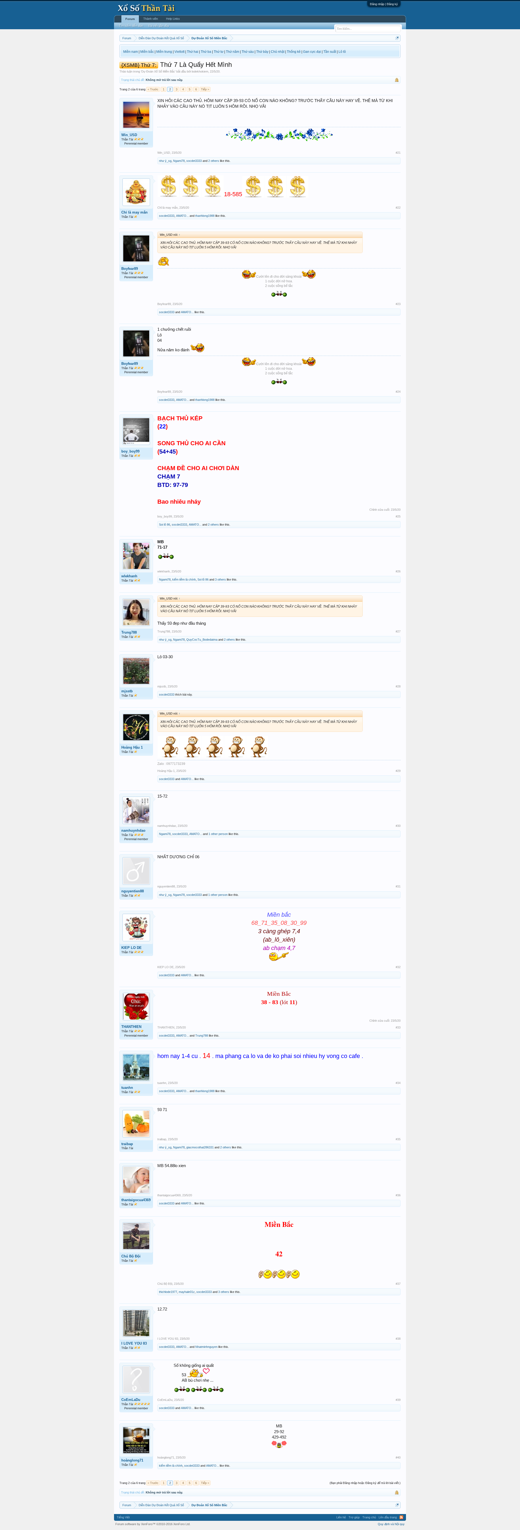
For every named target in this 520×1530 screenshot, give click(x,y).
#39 (398, 1399)
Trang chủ (369, 1517)
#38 (398, 1338)
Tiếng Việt (123, 1517)
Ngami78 (179, 160)
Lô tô (342, 52)
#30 (398, 825)
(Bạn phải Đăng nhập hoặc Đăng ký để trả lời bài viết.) (365, 1483)
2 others (213, 160)
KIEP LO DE (131, 948)
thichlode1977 (168, 1291)
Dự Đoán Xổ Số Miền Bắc (158, 71)
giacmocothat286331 (200, 1147)
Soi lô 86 (164, 524)
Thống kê (294, 52)
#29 (398, 770)
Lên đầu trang (388, 1517)
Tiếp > (205, 89)
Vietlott (179, 52)
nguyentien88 (132, 891)
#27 (398, 631)
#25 (398, 516)
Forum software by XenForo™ (152, 1524)
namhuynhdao (133, 830)
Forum (130, 19)
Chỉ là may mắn (134, 212)
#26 (398, 571)
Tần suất (329, 52)
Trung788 (129, 632)
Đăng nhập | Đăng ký (384, 4)
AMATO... (182, 215)
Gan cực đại (312, 52)
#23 (398, 304)
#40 (398, 1457)
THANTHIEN (131, 1027)
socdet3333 (194, 160)
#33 (398, 1027)
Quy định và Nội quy (391, 1524)
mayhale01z (187, 1291)
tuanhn (127, 1088)
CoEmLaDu (130, 1400)
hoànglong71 (132, 1460)
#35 (398, 1139)
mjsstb (127, 691)
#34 (398, 1083)
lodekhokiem (200, 71)
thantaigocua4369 (136, 1200)
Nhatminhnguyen (206, 1346)
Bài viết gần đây (158, 25)
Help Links (173, 18)
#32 (398, 967)
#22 (398, 207)
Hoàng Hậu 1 (132, 747)
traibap (127, 1144)
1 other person (218, 834)
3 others (220, 579)
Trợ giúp (354, 1517)
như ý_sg (165, 160)
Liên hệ (341, 1517)
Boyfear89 (129, 269)
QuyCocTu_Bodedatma (201, 639)
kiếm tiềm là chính (184, 579)
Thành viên (150, 18)
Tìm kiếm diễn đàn (131, 25)
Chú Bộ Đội (131, 1256)
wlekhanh (129, 576)
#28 (398, 686)
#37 (398, 1283)
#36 (398, 1195)
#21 (398, 152)
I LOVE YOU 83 (134, 1343)
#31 (398, 886)
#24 (398, 391)
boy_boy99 (130, 451)
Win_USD (129, 135)
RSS (401, 1517)
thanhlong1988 (204, 215)
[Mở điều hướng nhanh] (397, 38)
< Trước (153, 89)
